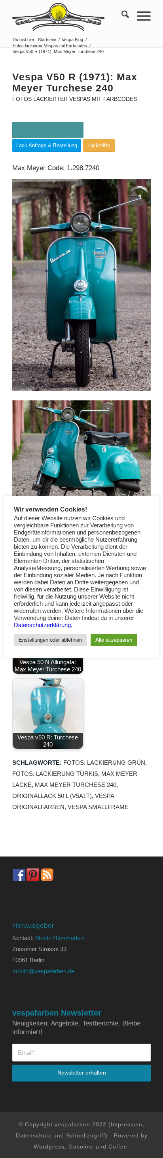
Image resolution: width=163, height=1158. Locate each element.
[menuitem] (121, 16)
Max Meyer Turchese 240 (75, 784)
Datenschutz (33, 1135)
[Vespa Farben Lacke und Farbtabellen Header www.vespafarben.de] (67, 16)
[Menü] (140, 16)
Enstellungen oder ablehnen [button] (50, 640)
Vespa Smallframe (98, 807)
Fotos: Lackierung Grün (104, 762)
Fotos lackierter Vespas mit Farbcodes (74, 99)
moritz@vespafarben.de (43, 971)
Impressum (126, 1124)
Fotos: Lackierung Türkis (55, 773)
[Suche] (121, 16)
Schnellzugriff (85, 1135)
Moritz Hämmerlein (60, 937)
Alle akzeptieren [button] (113, 640)
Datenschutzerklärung (42, 625)
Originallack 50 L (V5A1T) (52, 795)
